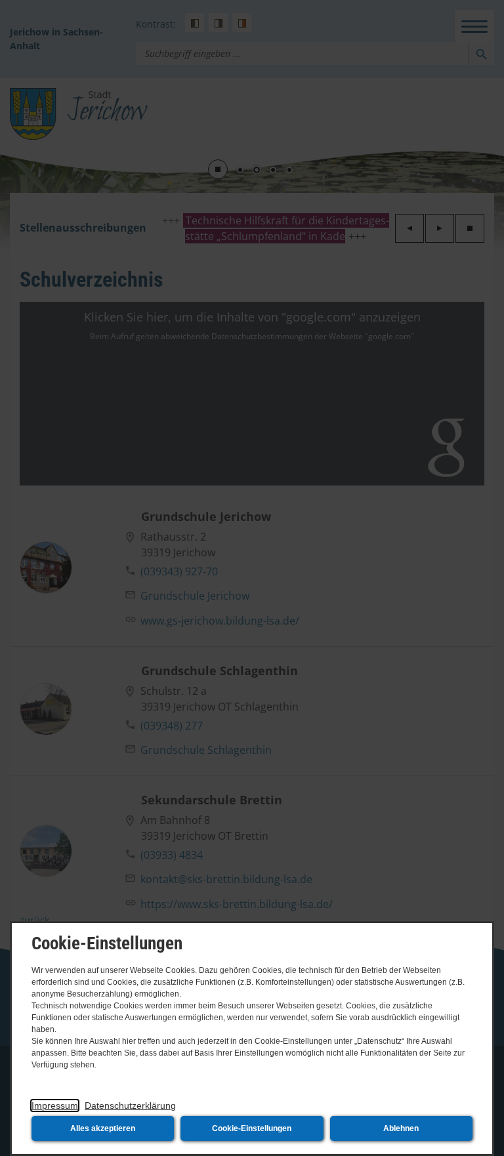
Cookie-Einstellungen (251, 1128)
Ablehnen (401, 1128)
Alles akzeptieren (102, 1128)
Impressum (55, 1105)
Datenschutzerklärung (130, 1105)
